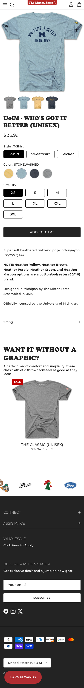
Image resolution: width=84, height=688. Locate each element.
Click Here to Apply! (18, 545)
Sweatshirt (40, 154)
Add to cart (42, 232)
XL (35, 203)
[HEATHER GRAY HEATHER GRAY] (47, 173)
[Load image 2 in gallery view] (42, 52)
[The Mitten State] (42, 2)
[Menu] (4, 4)
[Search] (14, 4)
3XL (13, 214)
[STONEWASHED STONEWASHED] (21, 173)
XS (13, 193)
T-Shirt (13, 154)
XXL (57, 203)
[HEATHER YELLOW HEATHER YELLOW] (8, 173)
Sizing (8, 322)
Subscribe (42, 597)
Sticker (68, 154)
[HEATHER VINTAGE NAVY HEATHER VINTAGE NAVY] (34, 173)
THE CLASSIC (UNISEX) (42, 445)
